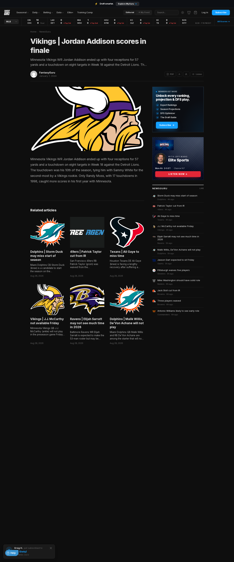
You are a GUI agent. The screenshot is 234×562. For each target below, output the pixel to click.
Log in (205, 12)
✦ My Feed (144, 12)
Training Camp (85, 12)
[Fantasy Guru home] (7, 12)
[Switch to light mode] (182, 12)
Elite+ (70, 12)
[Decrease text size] (179, 74)
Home (33, 31)
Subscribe (220, 12)
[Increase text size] (186, 74)
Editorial (130, 12)
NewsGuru (45, 31)
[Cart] (195, 12)
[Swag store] (189, 12)
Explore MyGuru (127, 4)
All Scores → (223, 21)
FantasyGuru (47, 72)
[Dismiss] (51, 548)
